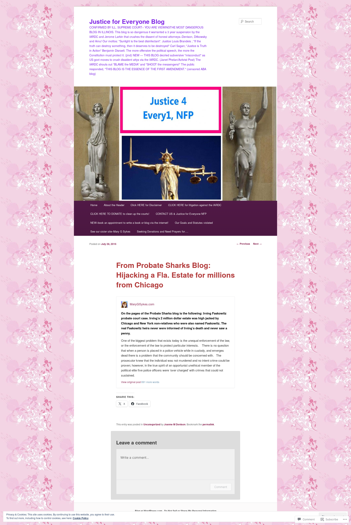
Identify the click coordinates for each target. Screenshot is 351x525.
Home (93, 205)
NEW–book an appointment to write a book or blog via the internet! (129, 223)
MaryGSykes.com (142, 304)
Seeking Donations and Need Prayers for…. (162, 231)
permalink (208, 424)
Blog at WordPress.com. (149, 511)
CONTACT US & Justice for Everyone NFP (181, 214)
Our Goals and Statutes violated (194, 223)
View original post (131, 382)
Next (257, 244)
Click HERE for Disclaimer (146, 205)
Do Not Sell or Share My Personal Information (190, 511)
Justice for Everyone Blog (127, 21)
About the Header (114, 205)
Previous (243, 244)
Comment (220, 487)
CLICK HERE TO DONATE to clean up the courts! (119, 214)
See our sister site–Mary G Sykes (110, 231)
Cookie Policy (81, 518)
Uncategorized (151, 424)
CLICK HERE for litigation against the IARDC (194, 205)
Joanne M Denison (174, 424)
